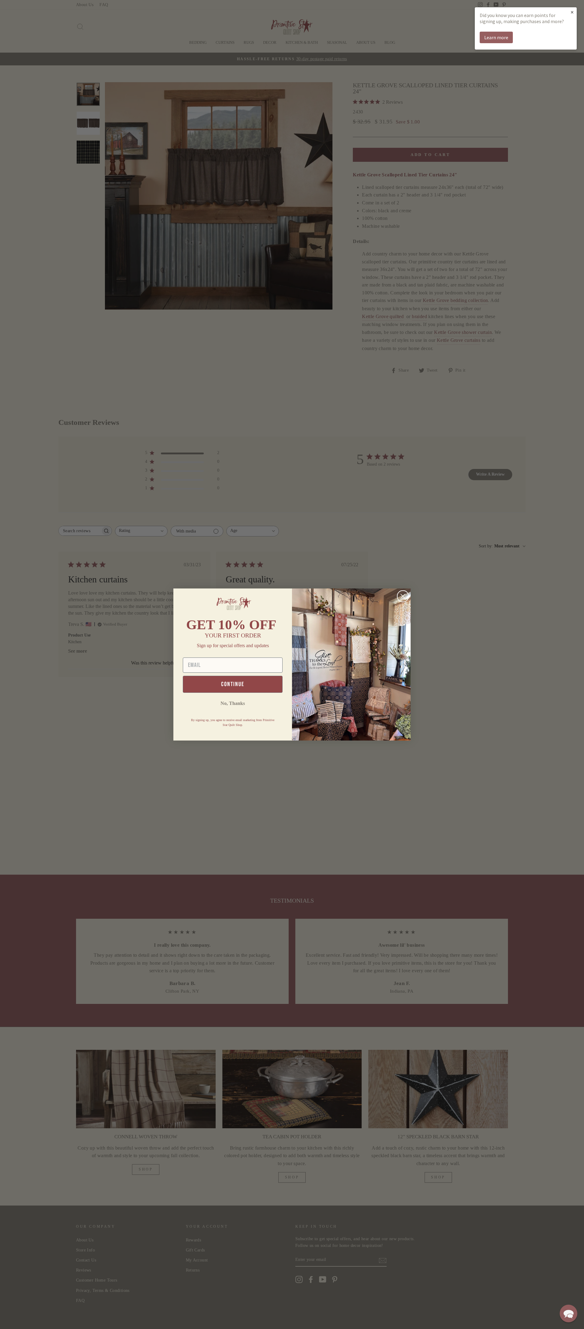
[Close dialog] (403, 596)
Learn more (496, 37)
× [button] (572, 12)
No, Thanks (233, 703)
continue (232, 684)
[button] (568, 1313)
